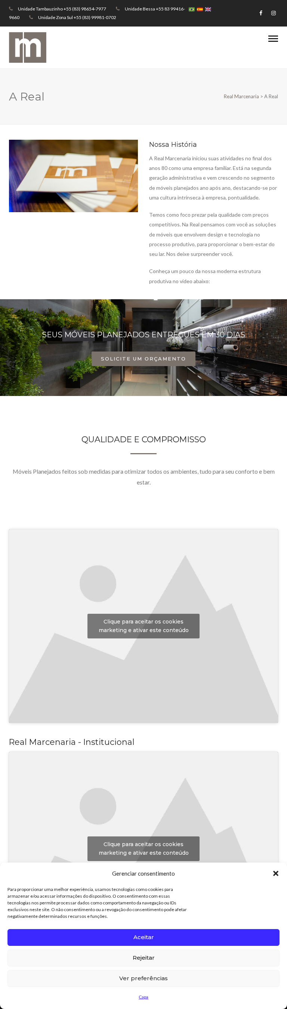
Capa (143, 997)
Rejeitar (144, 957)
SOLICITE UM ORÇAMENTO (143, 359)
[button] (276, 873)
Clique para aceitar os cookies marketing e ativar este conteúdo (144, 626)
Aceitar (143, 937)
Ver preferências (143, 978)
